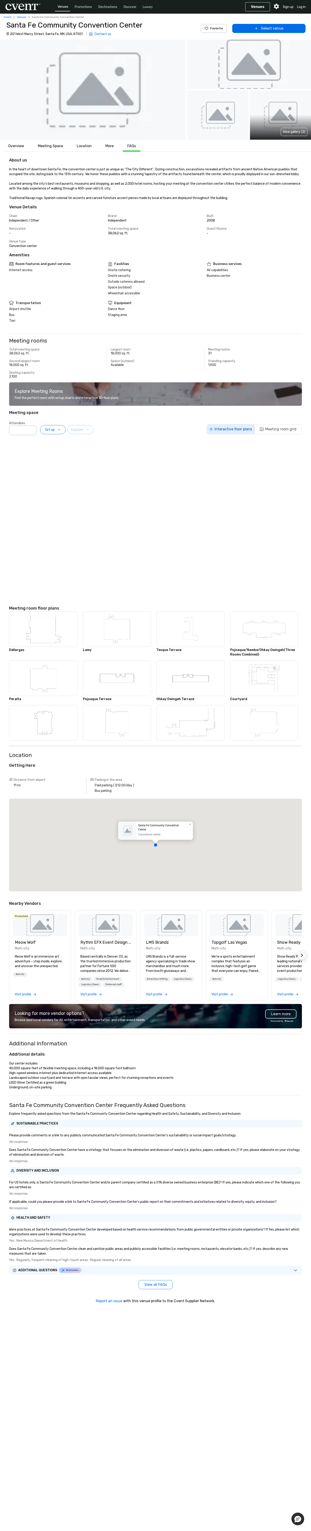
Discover (130, 7)
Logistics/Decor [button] (90, 984)
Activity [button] (20, 974)
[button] (93, 90)
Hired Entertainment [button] (107, 979)
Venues (63, 7)
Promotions (83, 7)
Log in (301, 7)
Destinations (107, 7)
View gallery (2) (294, 132)
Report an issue (109, 1301)
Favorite (216, 28)
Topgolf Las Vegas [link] (229, 942)
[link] (40, 925)
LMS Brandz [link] (157, 942)
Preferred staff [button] (113, 984)
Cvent (7, 17)
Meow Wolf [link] (25, 942)
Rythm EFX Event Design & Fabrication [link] (105, 942)
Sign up (288, 7)
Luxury (148, 7)
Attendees (17, 423)
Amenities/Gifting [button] (157, 979)
